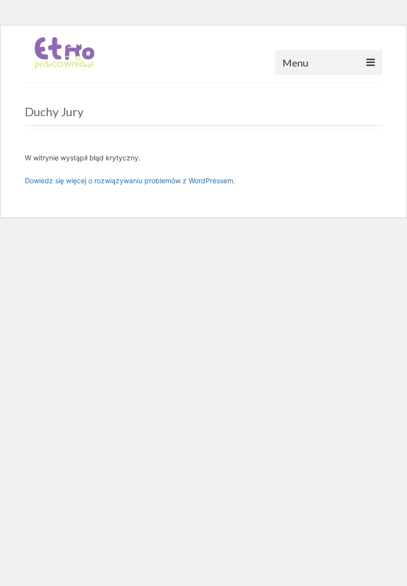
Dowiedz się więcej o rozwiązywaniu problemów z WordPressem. (130, 180)
